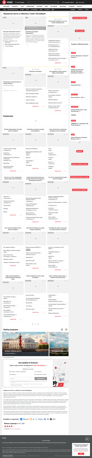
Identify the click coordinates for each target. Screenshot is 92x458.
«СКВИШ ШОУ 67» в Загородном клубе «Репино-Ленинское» (79, 124)
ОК (81, 453)
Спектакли (38, 371)
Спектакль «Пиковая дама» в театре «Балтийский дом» (79, 110)
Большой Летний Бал (75, 85)
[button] (62, 329)
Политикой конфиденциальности (81, 451)
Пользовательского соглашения (16, 385)
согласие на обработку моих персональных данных (21, 381)
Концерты (13, 374)
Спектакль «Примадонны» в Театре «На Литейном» (79, 56)
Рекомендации (8, 116)
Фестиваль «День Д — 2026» (77, 97)
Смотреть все (58, 62)
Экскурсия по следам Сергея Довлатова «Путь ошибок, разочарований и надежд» (77, 71)
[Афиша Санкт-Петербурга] (7, 2)
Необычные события (41, 374)
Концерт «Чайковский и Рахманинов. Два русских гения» (79, 138)
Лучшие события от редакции (18, 371)
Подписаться (41, 378)
